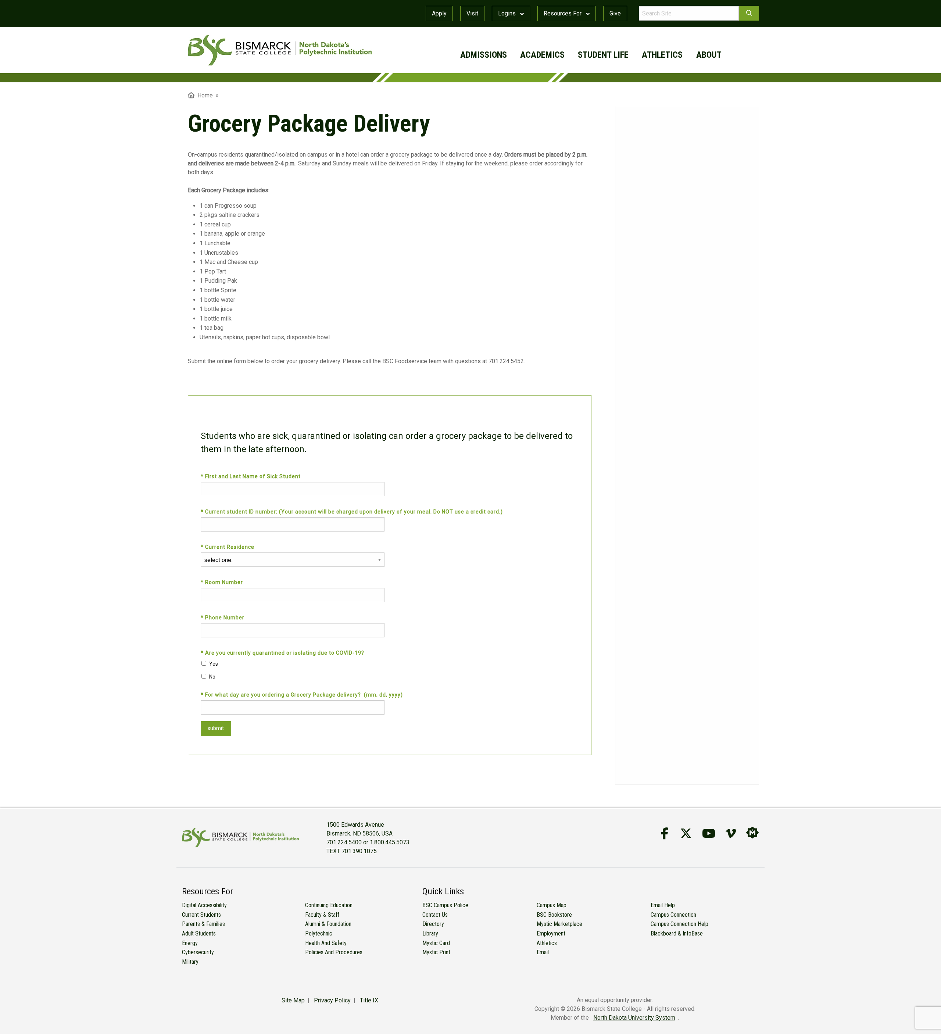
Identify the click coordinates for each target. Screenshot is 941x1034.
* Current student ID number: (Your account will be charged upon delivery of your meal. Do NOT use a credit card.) (353, 512)
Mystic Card (436, 943)
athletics (662, 55)
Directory (433, 923)
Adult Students (199, 933)
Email (543, 952)
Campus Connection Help (679, 923)
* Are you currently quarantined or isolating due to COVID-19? (284, 653)
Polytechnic (318, 933)
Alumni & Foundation (328, 923)
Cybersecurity (198, 952)
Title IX (369, 1000)
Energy (190, 943)
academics (542, 55)
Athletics (547, 943)
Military (190, 961)
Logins (507, 13)
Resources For (563, 13)
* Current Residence (229, 547)
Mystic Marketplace (559, 923)
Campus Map (551, 905)
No (212, 677)
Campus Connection (673, 914)
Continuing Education (329, 905)
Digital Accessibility (204, 905)
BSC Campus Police (445, 905)
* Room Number (222, 582)
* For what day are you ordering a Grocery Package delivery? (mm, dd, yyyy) (303, 695)
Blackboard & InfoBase (677, 933)
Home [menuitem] (203, 95)
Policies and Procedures (333, 952)
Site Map (293, 1000)
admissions (483, 55)
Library (430, 933)
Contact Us (435, 914)
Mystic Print (436, 952)
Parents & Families (203, 923)
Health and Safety (326, 943)
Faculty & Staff (322, 914)
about (709, 55)
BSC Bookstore (554, 914)
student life (603, 55)
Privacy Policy (332, 1000)
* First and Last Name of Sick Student (252, 476)
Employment (551, 933)
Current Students (201, 914)
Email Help (663, 905)
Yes (213, 664)
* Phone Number (223, 617)
